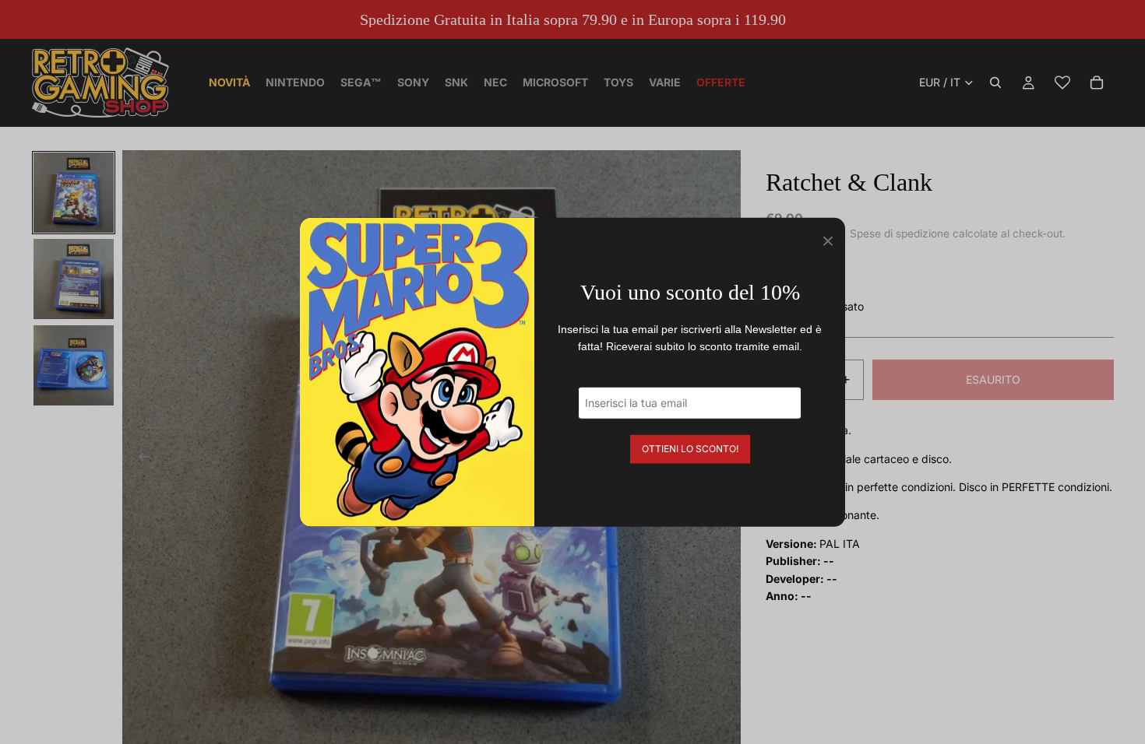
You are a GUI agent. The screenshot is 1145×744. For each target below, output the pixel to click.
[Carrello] (1097, 82)
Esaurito (993, 379)
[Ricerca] (995, 82)
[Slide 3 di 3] (73, 365)
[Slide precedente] (139, 459)
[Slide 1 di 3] (73, 193)
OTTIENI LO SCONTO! (690, 448)
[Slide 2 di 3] (73, 279)
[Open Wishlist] (1062, 82)
